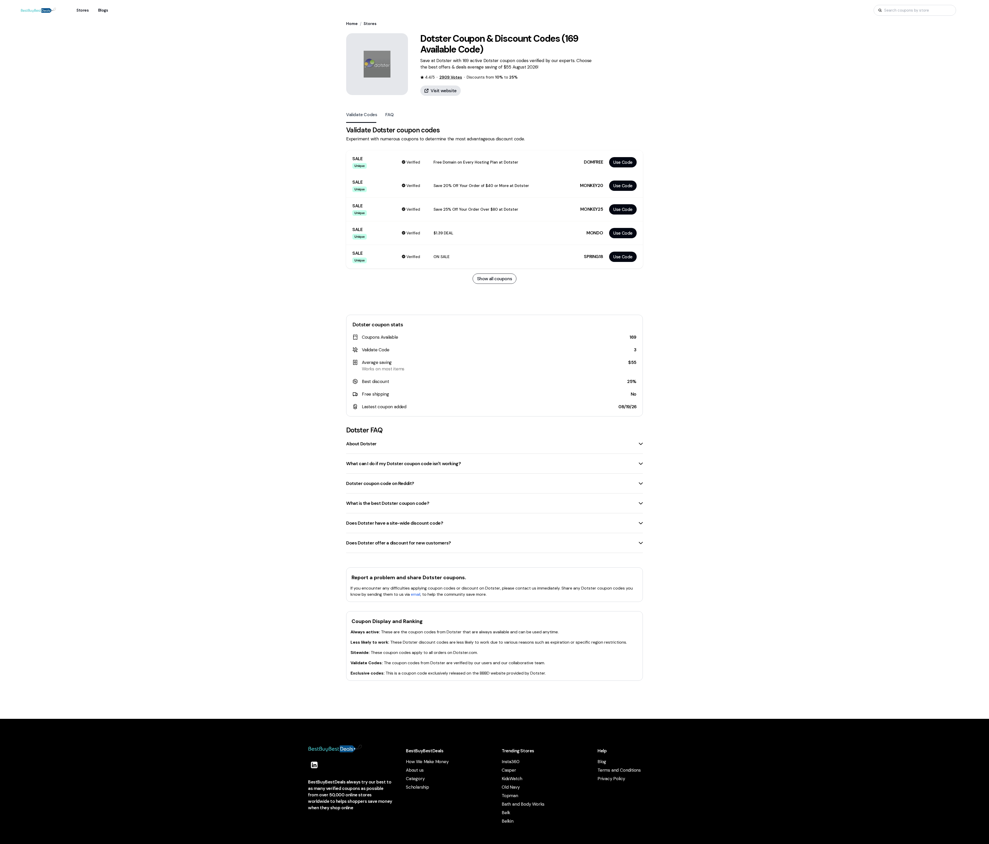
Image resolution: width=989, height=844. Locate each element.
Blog (602, 761)
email (415, 594)
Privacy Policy (611, 778)
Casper (509, 770)
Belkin (508, 821)
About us (414, 770)
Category (415, 778)
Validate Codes (361, 114)
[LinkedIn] (314, 765)
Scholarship (417, 787)
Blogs (103, 10)
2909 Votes (450, 77)
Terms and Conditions (619, 770)
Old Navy (510, 787)
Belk (506, 812)
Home (352, 23)
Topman (510, 795)
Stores (370, 23)
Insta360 (510, 761)
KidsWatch (512, 778)
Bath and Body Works (523, 804)
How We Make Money (427, 761)
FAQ (389, 114)
